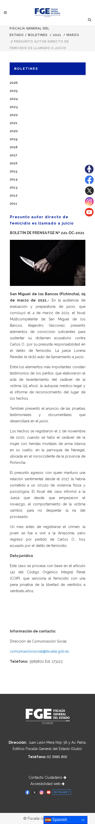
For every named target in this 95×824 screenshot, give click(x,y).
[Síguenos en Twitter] (89, 194)
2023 (14, 107)
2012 (13, 195)
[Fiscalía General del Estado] (47, 13)
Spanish (59, 819)
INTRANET (62, 792)
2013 (13, 187)
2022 (14, 115)
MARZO (73, 35)
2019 (13, 139)
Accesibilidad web (46, 784)
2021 (57, 35)
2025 (14, 91)
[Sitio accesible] (89, 172)
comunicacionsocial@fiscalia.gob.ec (39, 651)
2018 (13, 147)
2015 (13, 171)
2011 (13, 203)
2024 (14, 99)
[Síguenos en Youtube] (89, 215)
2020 (14, 131)
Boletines (38, 35)
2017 (13, 155)
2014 (14, 179)
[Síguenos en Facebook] (89, 183)
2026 (14, 83)
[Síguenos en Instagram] (89, 205)
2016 (13, 163)
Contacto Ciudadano (46, 777)
